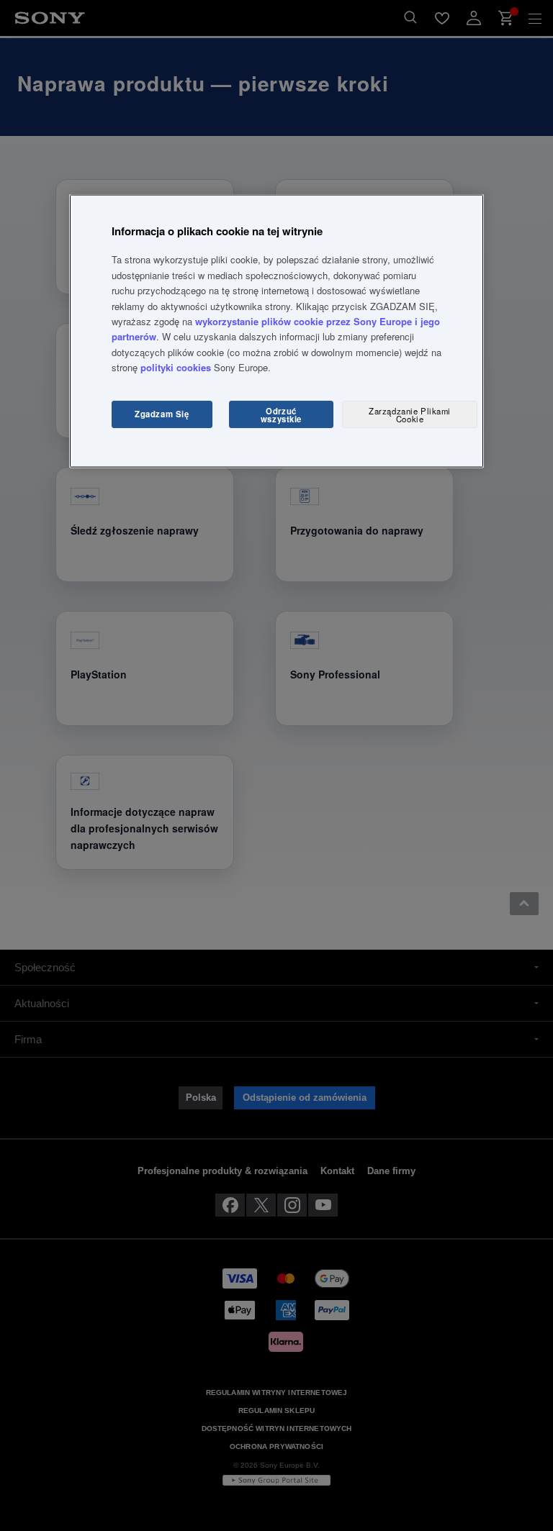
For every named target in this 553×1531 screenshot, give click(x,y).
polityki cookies (175, 367)
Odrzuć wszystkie (281, 414)
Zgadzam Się (162, 413)
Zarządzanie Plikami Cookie (410, 414)
